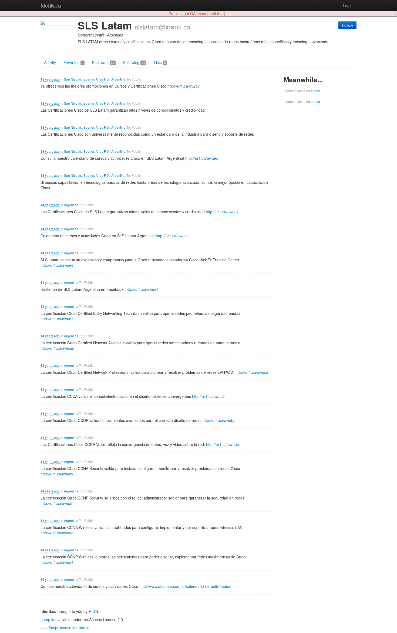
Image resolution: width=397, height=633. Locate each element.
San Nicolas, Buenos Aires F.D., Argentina (95, 79)
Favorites (73, 62)
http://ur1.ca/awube (222, 444)
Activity (50, 62)
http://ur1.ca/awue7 (142, 289)
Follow (347, 25)
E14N (93, 611)
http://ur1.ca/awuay (57, 474)
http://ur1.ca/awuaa (57, 532)
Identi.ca (51, 5)
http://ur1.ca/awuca (251, 372)
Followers (103, 62)
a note (315, 90)
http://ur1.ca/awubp (219, 420)
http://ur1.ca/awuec (201, 158)
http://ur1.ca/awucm (57, 348)
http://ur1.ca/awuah (57, 503)
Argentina (71, 204)
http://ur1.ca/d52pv (183, 86)
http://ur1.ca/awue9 (57, 265)
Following (134, 62)
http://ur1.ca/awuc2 (208, 396)
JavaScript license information (66, 627)
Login (347, 5)
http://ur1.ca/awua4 (57, 562)
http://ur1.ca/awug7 (222, 211)
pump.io (47, 619)
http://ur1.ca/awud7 (57, 318)
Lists (160, 62)
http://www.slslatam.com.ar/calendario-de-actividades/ (185, 586)
